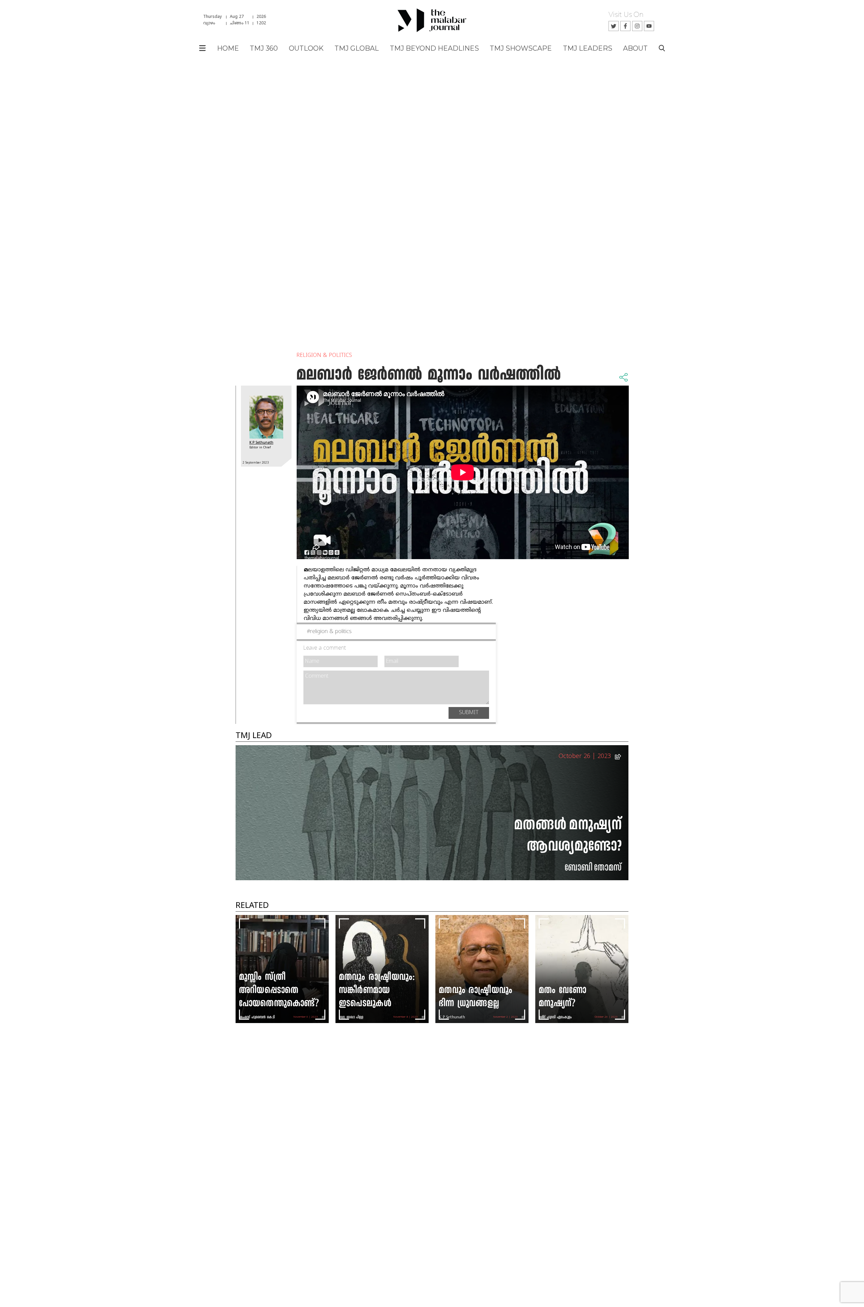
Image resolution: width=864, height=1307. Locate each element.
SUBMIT (469, 712)
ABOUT (635, 48)
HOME (228, 48)
